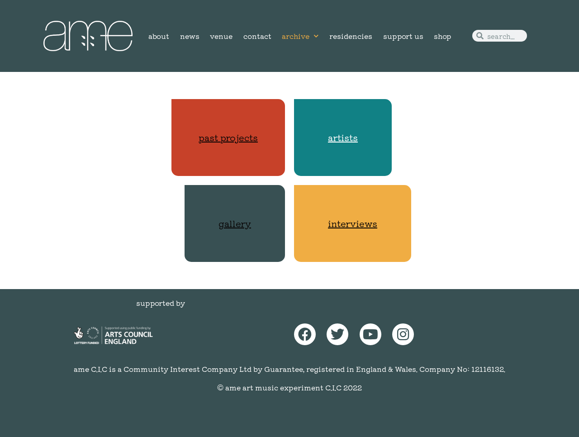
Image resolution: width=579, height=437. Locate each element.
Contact (257, 35)
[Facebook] (305, 334)
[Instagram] (403, 334)
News (189, 35)
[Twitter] (337, 334)
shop (442, 35)
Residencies (350, 35)
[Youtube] (370, 334)
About (158, 35)
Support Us (403, 35)
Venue (221, 35)
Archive (295, 35)
